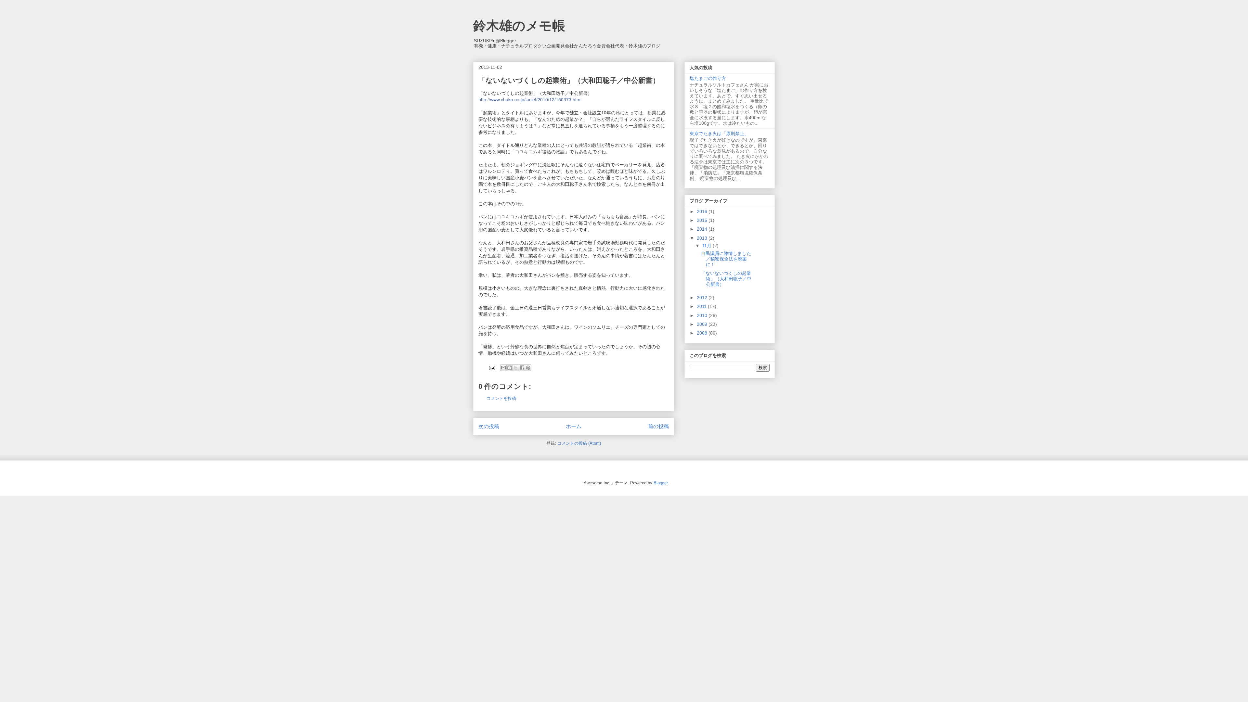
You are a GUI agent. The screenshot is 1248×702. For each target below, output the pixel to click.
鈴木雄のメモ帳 (519, 26)
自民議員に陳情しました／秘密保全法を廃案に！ (726, 259)
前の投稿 (658, 426)
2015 (702, 220)
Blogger (661, 482)
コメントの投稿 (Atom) (579, 443)
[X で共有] (516, 367)
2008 (702, 333)
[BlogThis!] (509, 367)
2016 (702, 211)
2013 (702, 238)
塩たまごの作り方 (708, 78)
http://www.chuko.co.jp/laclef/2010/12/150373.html (529, 99)
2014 (702, 229)
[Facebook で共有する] (522, 367)
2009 (702, 324)
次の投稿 (488, 426)
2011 (702, 306)
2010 (702, 315)
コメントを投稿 (501, 398)
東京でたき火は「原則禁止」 (719, 133)
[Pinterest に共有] (528, 367)
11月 (707, 245)
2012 (702, 297)
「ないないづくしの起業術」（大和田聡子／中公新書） (726, 279)
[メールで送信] (503, 367)
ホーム (573, 426)
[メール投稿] (491, 367)
